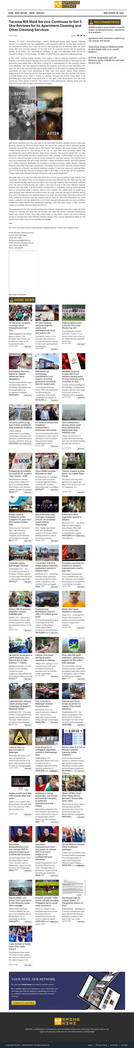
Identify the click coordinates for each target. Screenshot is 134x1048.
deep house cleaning (48, 153)
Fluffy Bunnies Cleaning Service (21, 243)
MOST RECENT (21, 13)
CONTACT (40, 13)
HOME (10, 13)
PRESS (32, 13)
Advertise (114, 1045)
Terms (90, 1045)
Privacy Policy (101, 1045)
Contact (124, 1045)
